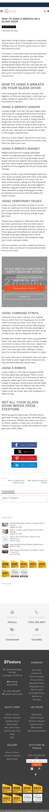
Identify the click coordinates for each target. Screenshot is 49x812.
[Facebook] (35, 774)
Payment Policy (36, 683)
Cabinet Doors (12, 721)
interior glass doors (31, 59)
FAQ (12, 737)
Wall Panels (12, 724)
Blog (12, 734)
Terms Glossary (36, 676)
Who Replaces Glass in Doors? (37, 480)
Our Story (36, 670)
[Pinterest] (39, 768)
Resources (37, 696)
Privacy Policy (36, 680)
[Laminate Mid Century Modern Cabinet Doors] (5, 546)
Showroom (37, 714)
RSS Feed (7, 583)
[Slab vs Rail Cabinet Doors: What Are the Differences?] (5, 539)
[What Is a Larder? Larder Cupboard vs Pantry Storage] (5, 531)
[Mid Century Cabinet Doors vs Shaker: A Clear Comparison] (5, 552)
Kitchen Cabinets (12, 718)
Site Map (37, 699)
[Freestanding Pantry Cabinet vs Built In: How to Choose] (5, 525)
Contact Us (24, 296)
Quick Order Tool (12, 731)
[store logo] (10, 11)
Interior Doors (9, 27)
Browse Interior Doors (24, 288)
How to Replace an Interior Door (13, 480)
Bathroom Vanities (37, 731)
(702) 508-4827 (13, 691)
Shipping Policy (36, 686)
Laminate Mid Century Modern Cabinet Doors (26, 544)
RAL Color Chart (12, 727)
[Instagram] (32, 768)
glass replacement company (19, 73)
